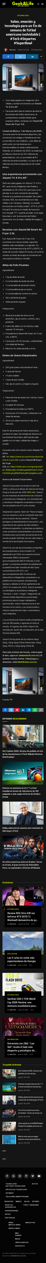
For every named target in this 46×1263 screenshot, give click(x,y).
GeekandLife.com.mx (29, 655)
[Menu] (4, 4)
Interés (35, 1201)
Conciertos (10, 1207)
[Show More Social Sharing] (41, 56)
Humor (18, 1235)
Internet (10, 1193)
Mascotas (30, 1222)
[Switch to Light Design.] (38, 4)
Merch (19, 1201)
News (11, 1222)
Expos (8, 1214)
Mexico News (14, 1225)
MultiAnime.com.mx (27, 662)
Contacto (20, 1246)
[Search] (42, 4)
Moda (17, 1239)
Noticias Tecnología (15, 1186)
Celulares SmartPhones (17, 1196)
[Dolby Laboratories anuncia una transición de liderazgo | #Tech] (23, 813)
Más (17, 1233)
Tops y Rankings (31, 1205)
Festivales (10, 1218)
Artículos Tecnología (16, 1189)
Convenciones (11, 1211)
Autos (35, 1184)
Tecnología (11, 1184)
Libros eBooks (22, 1242)
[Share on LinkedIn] (32, 56)
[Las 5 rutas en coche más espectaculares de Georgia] (23, 943)
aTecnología (23, 15)
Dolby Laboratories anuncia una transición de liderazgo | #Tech (22, 829)
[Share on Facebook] (8, 56)
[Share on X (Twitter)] (20, 56)
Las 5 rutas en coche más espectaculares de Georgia (21, 959)
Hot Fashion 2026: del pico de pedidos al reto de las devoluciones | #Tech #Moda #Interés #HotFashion (22, 754)
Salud (27, 1201)
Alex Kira (12, 50)
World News (14, 1228)
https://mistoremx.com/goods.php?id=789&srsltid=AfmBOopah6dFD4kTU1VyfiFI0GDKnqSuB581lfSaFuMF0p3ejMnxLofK (22, 470)
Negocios (8, 1201)
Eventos (9, 1205)
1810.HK (30, 492)
